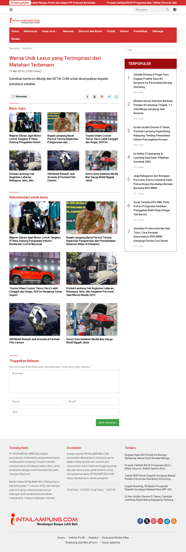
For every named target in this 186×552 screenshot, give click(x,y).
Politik (111, 31)
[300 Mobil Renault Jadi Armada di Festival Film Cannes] (64, 161)
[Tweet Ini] (94, 96)
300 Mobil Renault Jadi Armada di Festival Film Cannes (61, 177)
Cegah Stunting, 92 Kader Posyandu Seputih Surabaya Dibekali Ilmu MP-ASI (148, 488)
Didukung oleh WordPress (81, 542)
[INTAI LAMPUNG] (24, 20)
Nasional (68, 31)
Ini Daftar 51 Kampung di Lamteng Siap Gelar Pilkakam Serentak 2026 (151, 157)
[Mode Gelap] (175, 10)
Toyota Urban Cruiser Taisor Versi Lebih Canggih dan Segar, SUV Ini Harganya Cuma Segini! (101, 139)
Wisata (15, 38)
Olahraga (157, 31)
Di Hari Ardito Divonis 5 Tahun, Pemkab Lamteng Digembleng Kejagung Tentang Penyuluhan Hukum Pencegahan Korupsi (149, 498)
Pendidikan (140, 31)
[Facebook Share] (87, 96)
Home (15, 31)
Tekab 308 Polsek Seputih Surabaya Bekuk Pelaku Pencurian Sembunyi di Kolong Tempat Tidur (150, 477)
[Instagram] (154, 521)
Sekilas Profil (77, 537)
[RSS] (174, 521)
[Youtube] (160, 521)
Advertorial (30, 31)
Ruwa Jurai (48, 31)
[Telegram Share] (109, 96)
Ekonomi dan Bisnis (90, 31)
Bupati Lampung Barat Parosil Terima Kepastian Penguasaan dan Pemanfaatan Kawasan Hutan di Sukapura (62, 139)
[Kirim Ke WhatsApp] (116, 96)
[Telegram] (167, 521)
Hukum (124, 31)
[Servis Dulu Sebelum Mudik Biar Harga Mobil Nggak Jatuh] (102, 161)
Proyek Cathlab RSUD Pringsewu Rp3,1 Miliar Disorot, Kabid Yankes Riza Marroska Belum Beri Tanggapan (148, 467)
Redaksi (93, 537)
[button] (167, 9)
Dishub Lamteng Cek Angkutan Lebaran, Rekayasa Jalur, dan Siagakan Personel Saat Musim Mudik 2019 (23, 177)
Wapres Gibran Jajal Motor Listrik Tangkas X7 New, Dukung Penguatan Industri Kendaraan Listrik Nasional (25, 139)
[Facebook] (140, 521)
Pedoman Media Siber (115, 537)
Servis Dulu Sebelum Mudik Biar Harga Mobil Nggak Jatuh (101, 177)
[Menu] (11, 10)
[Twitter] (147, 521)
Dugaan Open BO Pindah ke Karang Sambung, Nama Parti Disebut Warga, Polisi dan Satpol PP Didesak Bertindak (148, 456)
